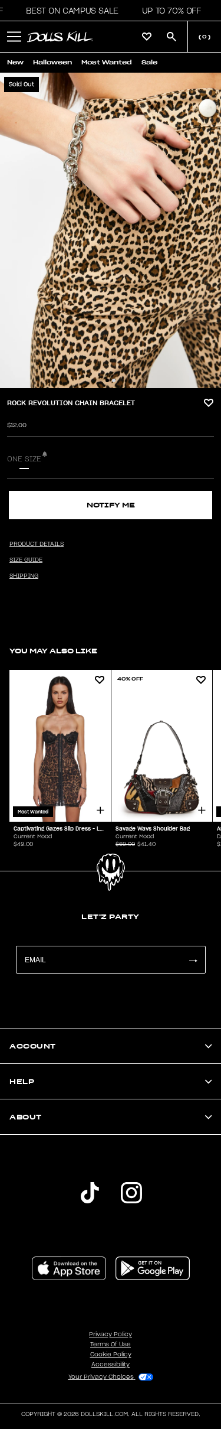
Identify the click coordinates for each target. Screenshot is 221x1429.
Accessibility (110, 1365)
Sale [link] (149, 62)
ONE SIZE (24, 459)
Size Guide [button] (25, 560)
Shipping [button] (23, 576)
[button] (69, 10)
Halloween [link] (52, 62)
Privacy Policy (110, 1334)
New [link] (15, 62)
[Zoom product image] (110, 230)
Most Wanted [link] (106, 62)
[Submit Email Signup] (192, 959)
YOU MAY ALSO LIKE (53, 650)
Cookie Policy (110, 1355)
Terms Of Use (110, 1344)
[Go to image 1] (107, 380)
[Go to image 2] (114, 380)
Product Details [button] (36, 544)
